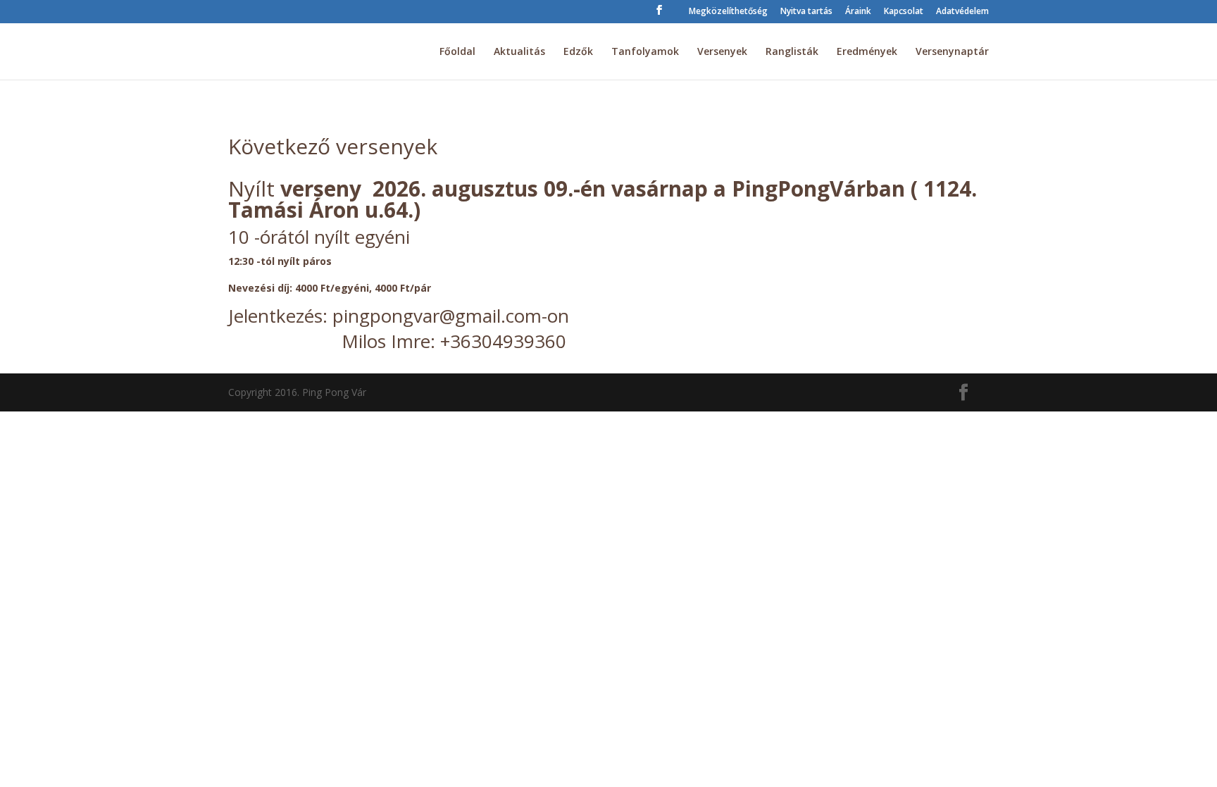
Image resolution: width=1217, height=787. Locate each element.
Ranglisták (792, 52)
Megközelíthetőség (728, 12)
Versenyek (722, 52)
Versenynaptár (952, 52)
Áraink (858, 12)
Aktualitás (519, 52)
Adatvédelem (962, 12)
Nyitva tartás (806, 12)
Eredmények (867, 52)
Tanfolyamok (645, 52)
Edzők (578, 52)
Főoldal (457, 52)
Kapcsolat (903, 12)
